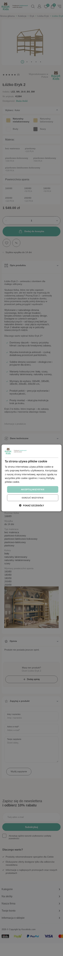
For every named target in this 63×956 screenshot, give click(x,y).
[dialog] (32, 478)
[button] (31, 505)
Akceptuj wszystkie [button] (32, 489)
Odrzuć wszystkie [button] (32, 497)
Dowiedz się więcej (31, 481)
